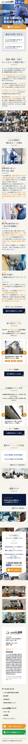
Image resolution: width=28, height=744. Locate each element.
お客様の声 (6, 699)
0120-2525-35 (15, 562)
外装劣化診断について (9, 703)
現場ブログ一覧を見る (18, 508)
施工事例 (5, 696)
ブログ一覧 (6, 712)
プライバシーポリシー (9, 718)
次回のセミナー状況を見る (17, 465)
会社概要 (5, 715)
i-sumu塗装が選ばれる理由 (11, 692)
